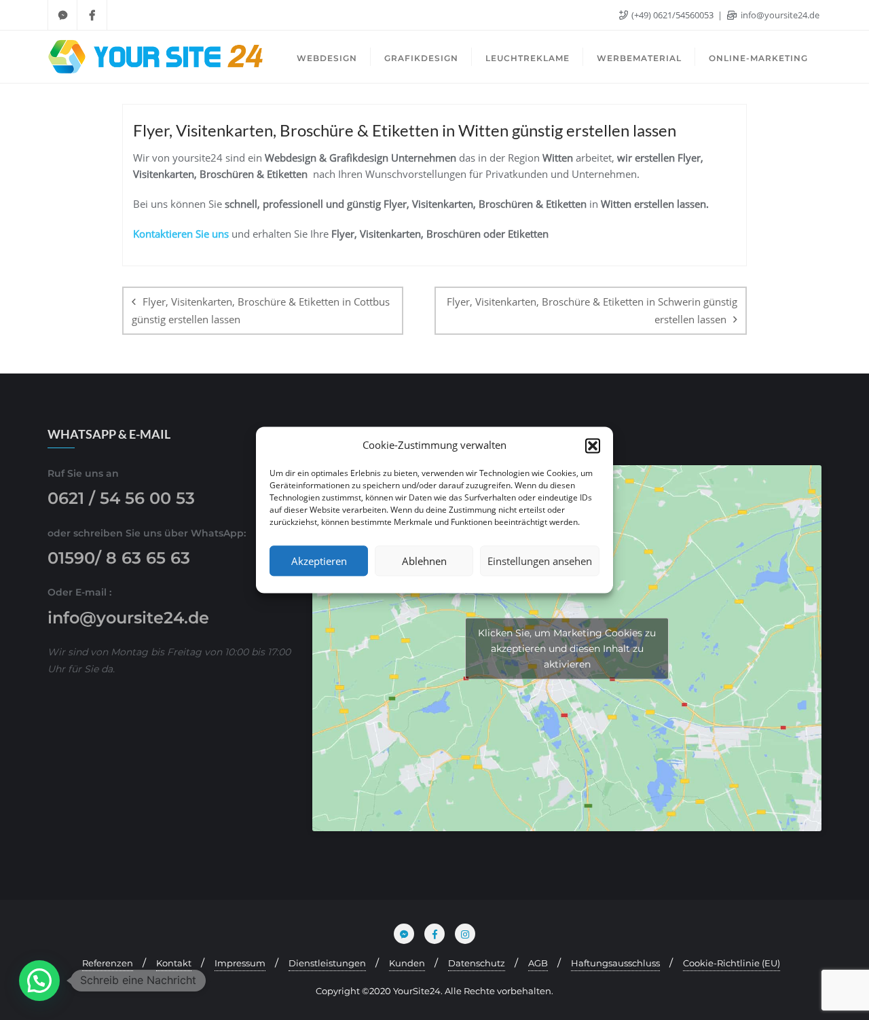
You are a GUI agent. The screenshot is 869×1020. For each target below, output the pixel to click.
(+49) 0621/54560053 (672, 15)
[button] (592, 445)
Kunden (407, 963)
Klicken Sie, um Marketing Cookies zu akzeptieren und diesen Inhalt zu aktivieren (567, 648)
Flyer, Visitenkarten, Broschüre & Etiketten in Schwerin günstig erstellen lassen (592, 310)
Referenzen (107, 963)
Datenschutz (476, 963)
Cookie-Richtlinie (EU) (731, 963)
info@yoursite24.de (779, 15)
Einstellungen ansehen (539, 561)
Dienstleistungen (327, 963)
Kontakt (173, 963)
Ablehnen (424, 561)
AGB (538, 963)
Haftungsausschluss (615, 963)
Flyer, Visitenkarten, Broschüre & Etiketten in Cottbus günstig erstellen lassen (261, 310)
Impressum (240, 963)
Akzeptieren (319, 561)
